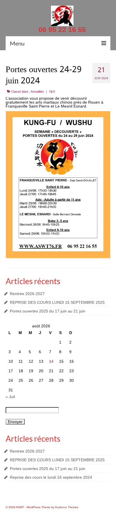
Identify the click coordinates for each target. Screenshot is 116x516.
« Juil (10, 396)
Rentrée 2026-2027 (27, 293)
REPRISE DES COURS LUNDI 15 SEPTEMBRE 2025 (57, 302)
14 (51, 361)
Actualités (37, 91)
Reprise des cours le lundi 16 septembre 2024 (51, 477)
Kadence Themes (66, 507)
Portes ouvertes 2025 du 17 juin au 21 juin (47, 311)
